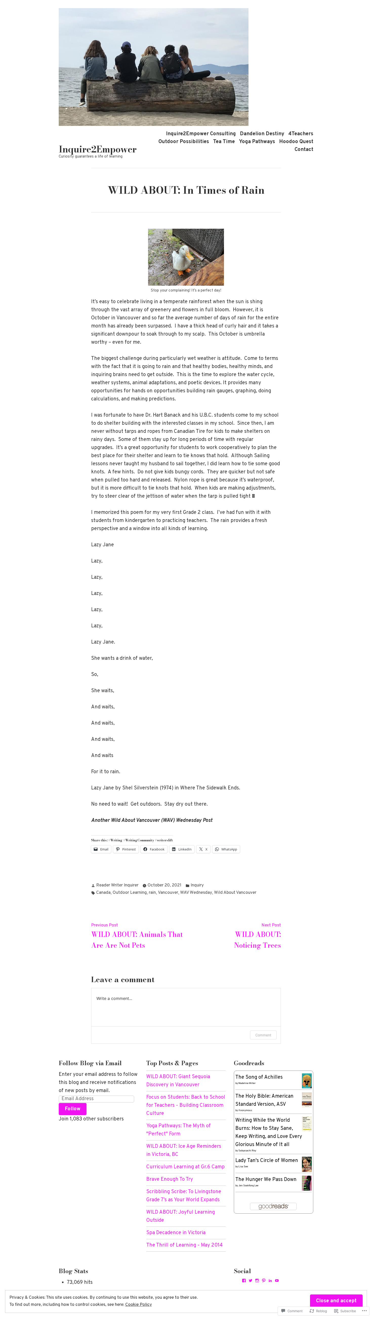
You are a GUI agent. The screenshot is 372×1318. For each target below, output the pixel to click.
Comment (263, 1035)
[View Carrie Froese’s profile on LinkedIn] (270, 1280)
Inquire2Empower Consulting (201, 134)
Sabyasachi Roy (247, 1150)
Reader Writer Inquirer (117, 885)
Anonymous (245, 1110)
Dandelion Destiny (262, 134)
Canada (103, 893)
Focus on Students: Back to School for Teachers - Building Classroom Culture (185, 1105)
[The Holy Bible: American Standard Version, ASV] (307, 1100)
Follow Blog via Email (90, 1063)
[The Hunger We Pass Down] (307, 1183)
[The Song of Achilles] (307, 1081)
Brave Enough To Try (169, 1179)
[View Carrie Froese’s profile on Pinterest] (264, 1280)
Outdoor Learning (130, 893)
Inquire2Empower (98, 149)
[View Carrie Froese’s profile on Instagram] (257, 1280)
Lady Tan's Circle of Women (266, 1160)
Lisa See (243, 1166)
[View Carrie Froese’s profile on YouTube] (277, 1280)
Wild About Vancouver (235, 893)
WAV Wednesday (196, 893)
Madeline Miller (247, 1083)
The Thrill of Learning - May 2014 (184, 1245)
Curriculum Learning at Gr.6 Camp (185, 1167)
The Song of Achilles (259, 1077)
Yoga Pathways (257, 142)
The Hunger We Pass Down (266, 1179)
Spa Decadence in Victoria (175, 1233)
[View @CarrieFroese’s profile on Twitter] (251, 1280)
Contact (304, 150)
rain (152, 893)
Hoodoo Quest (296, 142)
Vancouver (168, 893)
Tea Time (224, 142)
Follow (72, 1109)
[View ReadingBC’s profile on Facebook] (244, 1280)
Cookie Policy (138, 1305)
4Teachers (300, 134)
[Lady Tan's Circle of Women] (307, 1164)
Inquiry (197, 885)
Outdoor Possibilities (183, 142)
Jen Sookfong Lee (248, 1185)
